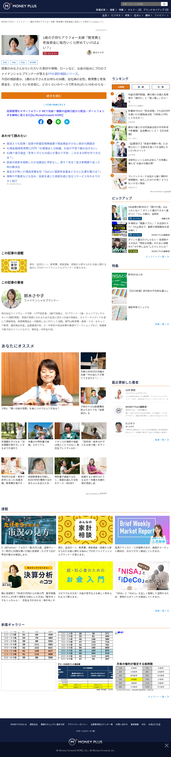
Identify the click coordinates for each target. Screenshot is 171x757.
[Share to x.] (49, 121)
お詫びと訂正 (154, 724)
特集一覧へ (161, 324)
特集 (121, 9)
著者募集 (135, 724)
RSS (143, 724)
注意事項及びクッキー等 (102, 724)
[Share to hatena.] (67, 121)
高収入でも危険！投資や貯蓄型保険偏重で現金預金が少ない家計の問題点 (51, 143)
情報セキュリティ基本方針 (53, 724)
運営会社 (34, 724)
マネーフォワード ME (85, 730)
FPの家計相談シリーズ (63, 73)
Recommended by (92, 493)
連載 (112, 9)
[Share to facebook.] (41, 121)
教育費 (33, 62)
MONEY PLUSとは (19, 724)
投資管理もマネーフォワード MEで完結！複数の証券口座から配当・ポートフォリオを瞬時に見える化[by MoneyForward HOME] (55, 113)
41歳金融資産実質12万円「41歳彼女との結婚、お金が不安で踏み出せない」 (53, 148)
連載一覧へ (161, 610)
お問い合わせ (122, 724)
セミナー (134, 9)
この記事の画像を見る (53, 104)
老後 (127, 15)
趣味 (147, 15)
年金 (14, 62)
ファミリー (160, 15)
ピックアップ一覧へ (156, 256)
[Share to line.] (58, 121)
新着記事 (101, 9)
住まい (137, 15)
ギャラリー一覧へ (157, 696)
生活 (104, 15)
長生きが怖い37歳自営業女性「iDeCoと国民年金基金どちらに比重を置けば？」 (55, 171)
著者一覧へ (161, 439)
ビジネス (116, 15)
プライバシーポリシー (78, 724)
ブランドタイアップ (155, 9)
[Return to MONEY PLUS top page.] (19, 6)
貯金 (23, 62)
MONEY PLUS (7, 21)
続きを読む (53, 96)
